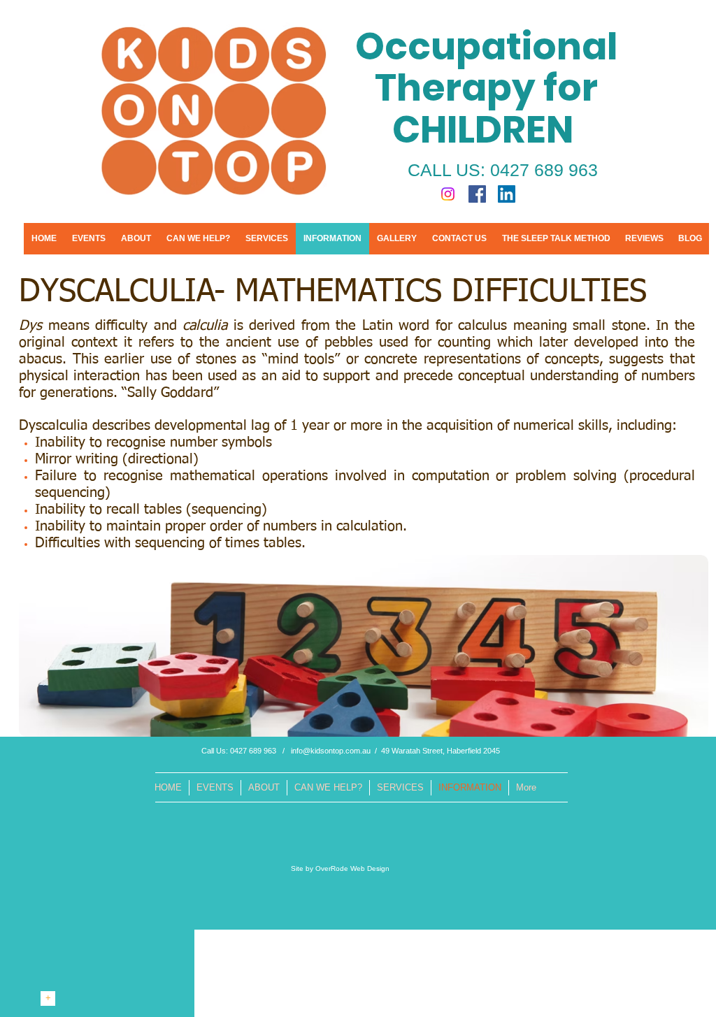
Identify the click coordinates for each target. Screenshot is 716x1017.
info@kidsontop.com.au (331, 750)
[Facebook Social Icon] (477, 194)
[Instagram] (448, 194)
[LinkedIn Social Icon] (506, 194)
